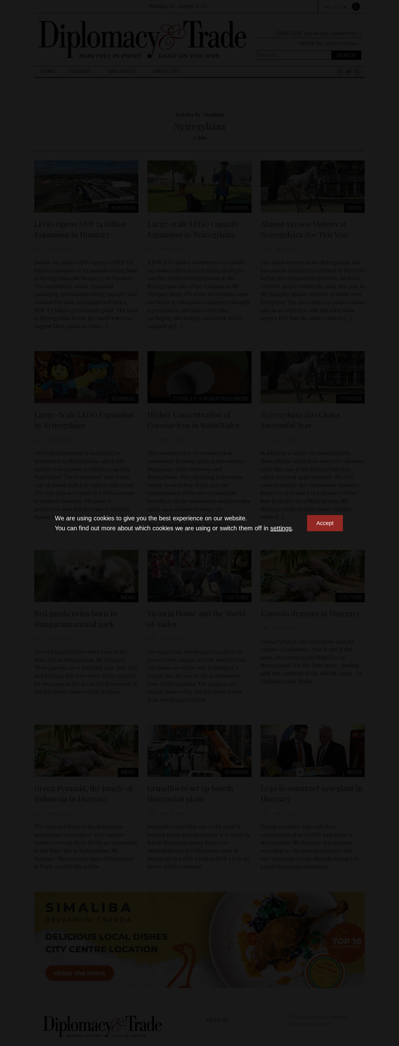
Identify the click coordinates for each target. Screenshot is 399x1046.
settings (281, 528)
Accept (325, 523)
